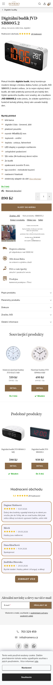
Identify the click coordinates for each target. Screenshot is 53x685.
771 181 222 (34, 646)
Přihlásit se (40, 605)
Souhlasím (26, 677)
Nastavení (27, 667)
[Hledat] (39, 3)
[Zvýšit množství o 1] (49, 196)
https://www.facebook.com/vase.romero (18, 646)
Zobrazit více (26, 579)
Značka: (15, 215)
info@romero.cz (28, 637)
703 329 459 (28, 632)
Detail (13, 388)
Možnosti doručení (13, 190)
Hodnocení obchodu (26, 489)
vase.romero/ (26, 646)
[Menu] (3, 3)
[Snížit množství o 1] (38, 196)
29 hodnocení (36, 34)
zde (36, 661)
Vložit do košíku (27, 207)
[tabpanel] (13, 371)
